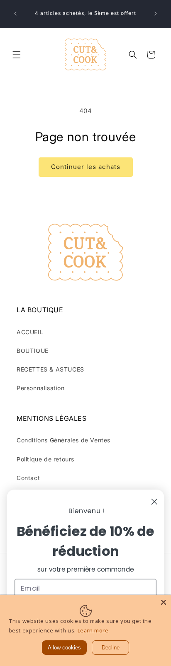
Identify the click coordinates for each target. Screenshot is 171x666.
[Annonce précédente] (15, 14)
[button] (16, 55)
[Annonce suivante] (156, 14)
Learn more (93, 630)
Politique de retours (45, 459)
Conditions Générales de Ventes (63, 440)
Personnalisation (41, 387)
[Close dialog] (154, 501)
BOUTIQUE (33, 350)
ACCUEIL (30, 331)
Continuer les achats (85, 167)
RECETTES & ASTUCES (50, 369)
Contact (28, 477)
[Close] (163, 602)
